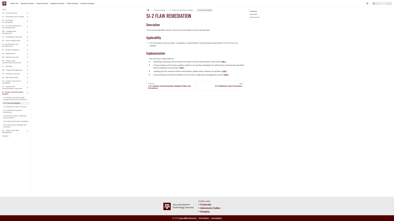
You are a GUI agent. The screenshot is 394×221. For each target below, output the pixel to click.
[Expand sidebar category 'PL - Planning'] (27, 66)
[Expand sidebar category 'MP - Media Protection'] (27, 57)
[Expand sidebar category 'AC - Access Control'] (27, 13)
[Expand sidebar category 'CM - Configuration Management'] (27, 32)
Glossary (5, 136)
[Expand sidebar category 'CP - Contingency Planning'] (27, 37)
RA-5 (224, 62)
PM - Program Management (12, 70)
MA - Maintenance (9, 53)
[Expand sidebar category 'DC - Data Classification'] (27, 40)
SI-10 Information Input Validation (15, 121)
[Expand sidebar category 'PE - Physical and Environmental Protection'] (27, 61)
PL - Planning (7, 66)
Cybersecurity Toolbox (210, 208)
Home (4, 9)
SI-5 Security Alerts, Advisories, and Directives (15, 117)
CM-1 (182, 68)
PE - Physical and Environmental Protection (11, 62)
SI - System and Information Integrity (12, 93)
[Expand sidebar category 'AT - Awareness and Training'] (27, 16)
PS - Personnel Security (11, 74)
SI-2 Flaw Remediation (11, 103)
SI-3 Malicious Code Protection (14, 107)
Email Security (42, 3)
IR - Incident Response (10, 50)
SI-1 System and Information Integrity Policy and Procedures (15, 98)
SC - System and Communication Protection (12, 87)
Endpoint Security (57, 3)
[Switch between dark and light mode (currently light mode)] (367, 3)
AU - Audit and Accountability (7, 21)
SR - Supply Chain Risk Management (10, 131)
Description (253, 11)
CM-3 (226, 75)
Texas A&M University (187, 218)
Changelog (205, 211)
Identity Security (27, 3)
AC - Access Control (9, 13)
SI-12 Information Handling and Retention (14, 126)
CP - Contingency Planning (12, 37)
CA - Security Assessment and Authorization (11, 27)
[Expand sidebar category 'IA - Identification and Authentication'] (27, 45)
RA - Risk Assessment (10, 77)
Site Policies (204, 218)
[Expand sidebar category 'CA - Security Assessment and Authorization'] (27, 26)
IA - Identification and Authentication (10, 45)
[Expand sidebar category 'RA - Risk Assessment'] (27, 77)
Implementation (255, 17)
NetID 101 (14, 3)
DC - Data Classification (11, 41)
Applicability (254, 14)
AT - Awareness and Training (13, 17)
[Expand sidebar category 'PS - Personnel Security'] (27, 73)
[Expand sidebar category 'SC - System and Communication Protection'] (27, 87)
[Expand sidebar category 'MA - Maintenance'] (27, 53)
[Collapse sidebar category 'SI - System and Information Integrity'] (27, 93)
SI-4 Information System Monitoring (12, 111)
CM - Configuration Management (9, 32)
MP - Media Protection (10, 57)
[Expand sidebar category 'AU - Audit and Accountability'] (27, 21)
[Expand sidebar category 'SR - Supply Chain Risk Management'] (27, 131)
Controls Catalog (87, 3)
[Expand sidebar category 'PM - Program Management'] (27, 70)
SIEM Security (72, 3)
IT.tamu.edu (205, 204)
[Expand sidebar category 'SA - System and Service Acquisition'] (27, 82)
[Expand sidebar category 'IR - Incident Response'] (27, 49)
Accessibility (216, 218)
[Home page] (148, 10)
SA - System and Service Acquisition (11, 82)
